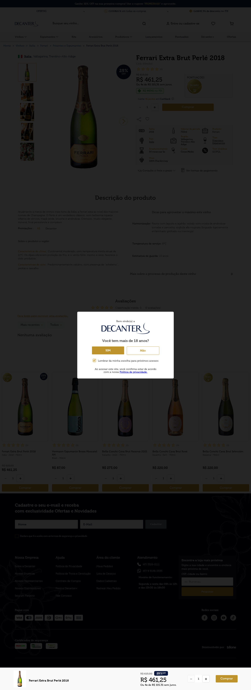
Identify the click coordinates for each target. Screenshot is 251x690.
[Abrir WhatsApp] (241, 680)
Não (143, 350)
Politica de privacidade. (133, 371)
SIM (108, 350)
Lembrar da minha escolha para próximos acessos (128, 360)
